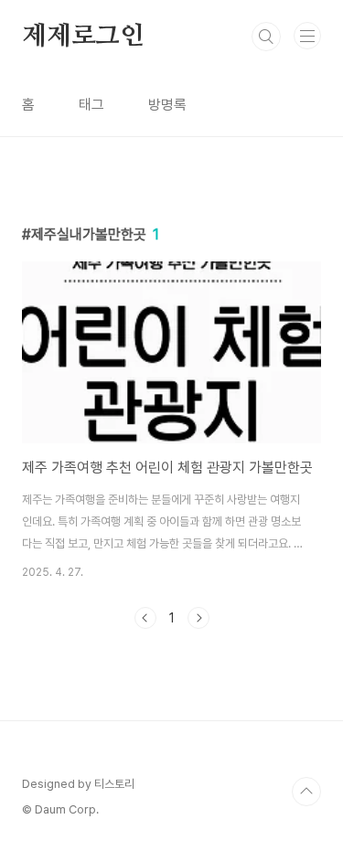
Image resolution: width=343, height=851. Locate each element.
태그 (91, 104)
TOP (306, 791)
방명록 (167, 104)
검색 (266, 36)
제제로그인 (83, 36)
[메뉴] (307, 35)
